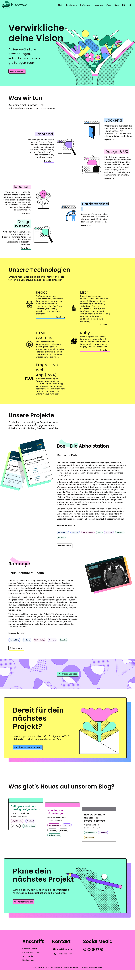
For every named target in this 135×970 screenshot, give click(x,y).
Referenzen (85, 5)
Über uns (99, 5)
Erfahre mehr (65, 546)
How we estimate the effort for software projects (94, 818)
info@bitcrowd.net (65, 949)
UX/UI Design (88, 532)
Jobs (108, 5)
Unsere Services (69, 674)
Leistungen (71, 5)
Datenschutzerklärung (72, 967)
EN (123, 5)
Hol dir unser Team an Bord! (27, 747)
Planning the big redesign (55, 812)
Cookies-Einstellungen (93, 967)
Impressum (55, 967)
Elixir (60, 5)
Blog (116, 5)
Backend (75, 532)
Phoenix (61, 537)
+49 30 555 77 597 (65, 954)
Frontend (108, 532)
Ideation (120, 532)
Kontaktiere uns (25, 902)
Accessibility (63, 532)
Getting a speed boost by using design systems (25, 808)
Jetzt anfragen (17, 71)
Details (109, 140)
